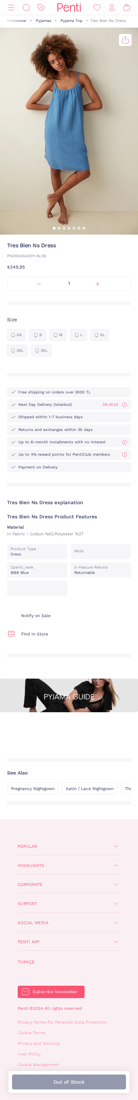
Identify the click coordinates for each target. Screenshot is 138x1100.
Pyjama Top (71, 20)
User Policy (29, 1054)
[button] (54, 228)
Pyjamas (43, 20)
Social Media (33, 922)
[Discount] (41, 7)
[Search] (26, 7)
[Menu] (11, 7)
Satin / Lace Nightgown (90, 788)
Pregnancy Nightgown (32, 788)
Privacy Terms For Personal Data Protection (62, 1022)
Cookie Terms (31, 1032)
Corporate (30, 884)
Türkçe (26, 962)
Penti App (28, 941)
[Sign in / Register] (112, 7)
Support (27, 903)
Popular (27, 846)
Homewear (17, 20)
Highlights (31, 865)
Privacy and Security (39, 1043)
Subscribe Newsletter (55, 991)
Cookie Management (38, 1064)
